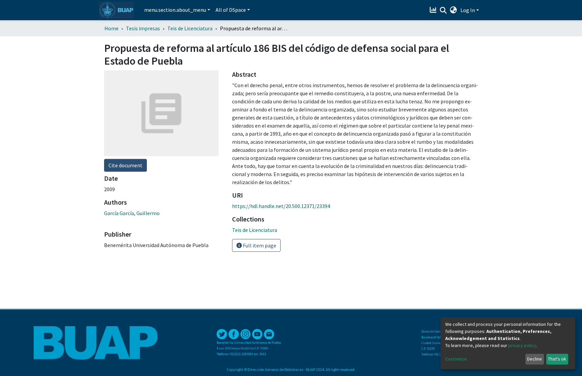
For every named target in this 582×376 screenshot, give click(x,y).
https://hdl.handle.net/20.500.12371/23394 (281, 206)
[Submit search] (443, 10)
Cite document (125, 165)
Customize (456, 359)
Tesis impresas (143, 28)
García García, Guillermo (132, 213)
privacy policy (522, 345)
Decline (534, 359)
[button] (453, 10)
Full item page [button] (259, 245)
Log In (467, 10)
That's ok (557, 359)
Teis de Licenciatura (190, 28)
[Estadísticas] (434, 10)
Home (111, 28)
